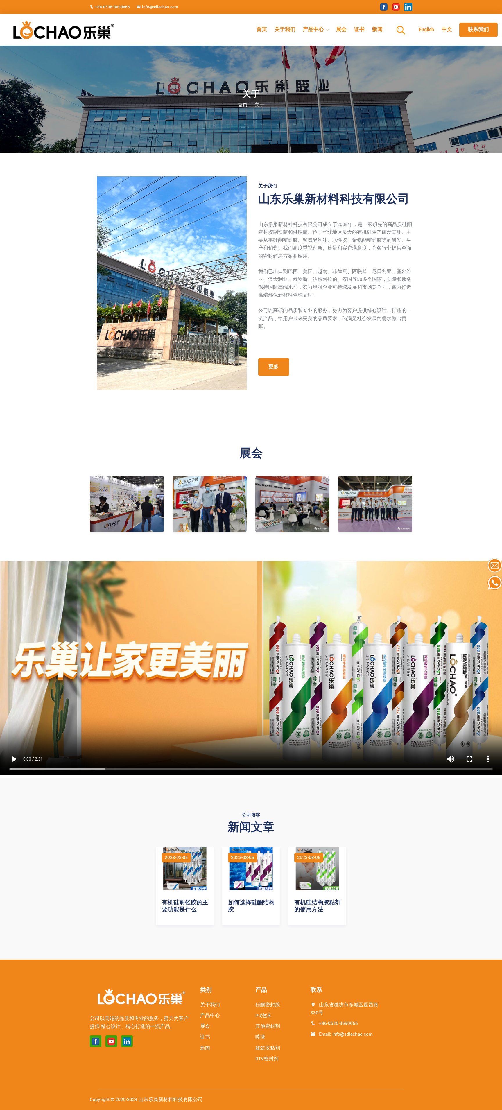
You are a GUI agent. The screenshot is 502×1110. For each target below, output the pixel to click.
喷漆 (260, 1037)
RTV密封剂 (267, 1059)
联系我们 (478, 29)
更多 (273, 366)
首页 (262, 29)
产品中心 (313, 29)
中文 (447, 29)
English (426, 29)
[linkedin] (408, 7)
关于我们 (285, 29)
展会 (341, 29)
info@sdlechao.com (160, 7)
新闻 (377, 29)
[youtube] (396, 7)
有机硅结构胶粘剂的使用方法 (317, 906)
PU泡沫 (263, 1015)
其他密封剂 (267, 1026)
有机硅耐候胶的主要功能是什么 (185, 906)
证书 (359, 29)
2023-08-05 (176, 857)
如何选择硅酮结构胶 (251, 906)
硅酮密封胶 (267, 1005)
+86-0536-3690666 (112, 7)
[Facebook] (384, 7)
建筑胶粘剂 (267, 1048)
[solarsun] (62, 29)
